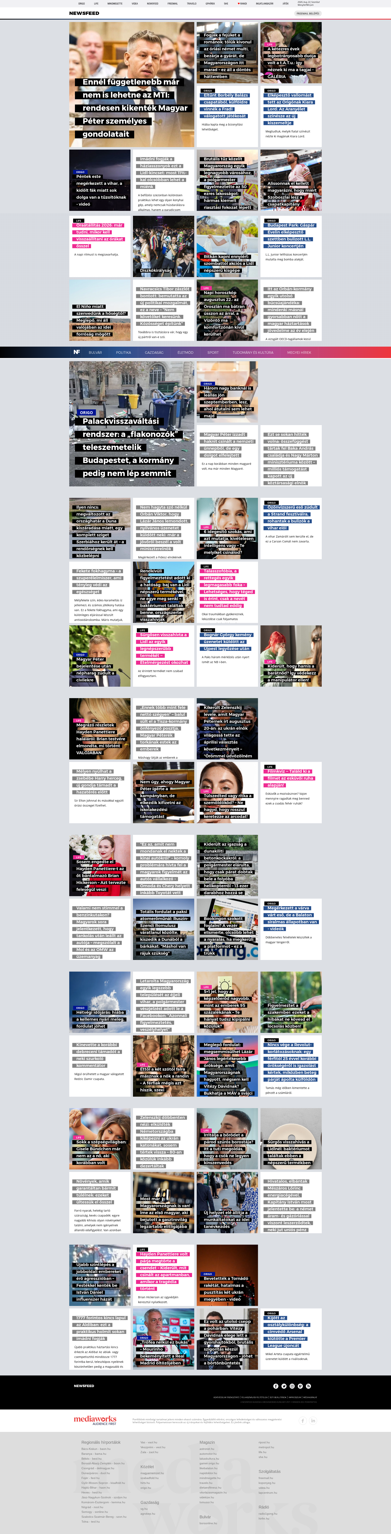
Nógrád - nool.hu (92, 1507)
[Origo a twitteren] (284, 1386)
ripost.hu (264, 1442)
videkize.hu (207, 1497)
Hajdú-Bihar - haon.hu (95, 1487)
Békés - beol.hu (91, 1458)
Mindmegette (115, 3)
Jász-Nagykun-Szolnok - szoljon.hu (104, 1497)
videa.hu (264, 1487)
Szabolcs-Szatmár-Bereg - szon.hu (103, 1516)
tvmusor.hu (207, 1502)
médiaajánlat (310, 1397)
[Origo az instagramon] (292, 1386)
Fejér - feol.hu (90, 1478)
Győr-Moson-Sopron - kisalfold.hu (103, 1482)
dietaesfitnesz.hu (210, 1487)
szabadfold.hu (150, 1478)
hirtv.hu (145, 1482)
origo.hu (146, 1487)
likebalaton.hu (208, 1468)
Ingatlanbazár (264, 3)
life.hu (262, 1452)
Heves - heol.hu (91, 1492)
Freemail (173, 3)
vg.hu (144, 1508)
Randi (243, 3)
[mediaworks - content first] (95, 1421)
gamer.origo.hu (209, 1463)
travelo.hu (206, 1482)
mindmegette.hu (210, 1478)
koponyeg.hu (267, 1482)
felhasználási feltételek (254, 1397)
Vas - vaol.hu (149, 1442)
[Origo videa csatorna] (300, 1386)
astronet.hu (207, 1448)
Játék (286, 3)
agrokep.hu (148, 1513)
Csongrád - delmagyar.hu (97, 1468)
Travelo (191, 3)
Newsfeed (152, 3)
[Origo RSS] (308, 1386)
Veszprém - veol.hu (153, 1447)
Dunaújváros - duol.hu (95, 1473)
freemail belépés (308, 13)
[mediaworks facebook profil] (303, 1421)
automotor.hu (208, 1453)
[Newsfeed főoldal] (84, 1386)
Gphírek (210, 3)
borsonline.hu (208, 1523)
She (226, 3)
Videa (135, 3)
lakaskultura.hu (209, 1458)
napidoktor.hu (208, 1473)
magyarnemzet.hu (152, 1473)
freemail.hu (266, 1478)
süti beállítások (278, 1397)
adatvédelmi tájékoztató (226, 1397)
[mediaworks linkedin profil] (313, 1421)
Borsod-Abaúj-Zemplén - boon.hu (103, 1463)
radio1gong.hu (268, 1513)
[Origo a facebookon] (275, 1386)
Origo (81, 3)
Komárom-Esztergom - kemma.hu (103, 1502)
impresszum (295, 1397)
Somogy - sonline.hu (94, 1511)
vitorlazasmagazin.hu (213, 1492)
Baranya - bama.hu (93, 1453)
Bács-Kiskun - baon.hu (96, 1448)
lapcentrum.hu (268, 1492)
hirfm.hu (264, 1518)
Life (96, 3)
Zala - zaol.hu (149, 1452)
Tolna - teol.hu (90, 1521)
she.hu (263, 1457)
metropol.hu (266, 1447)
